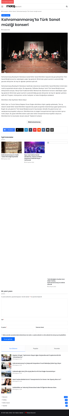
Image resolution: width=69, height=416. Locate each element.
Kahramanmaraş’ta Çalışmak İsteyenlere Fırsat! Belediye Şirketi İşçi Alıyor (37, 363)
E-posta (4, 327)
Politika (4, 400)
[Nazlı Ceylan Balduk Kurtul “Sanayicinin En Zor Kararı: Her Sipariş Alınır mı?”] (6, 382)
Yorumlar (57, 348)
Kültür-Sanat (12, 11)
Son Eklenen (13, 348)
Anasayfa (5, 11)
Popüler (35, 348)
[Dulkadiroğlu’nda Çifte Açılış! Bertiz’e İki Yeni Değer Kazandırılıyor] (6, 373)
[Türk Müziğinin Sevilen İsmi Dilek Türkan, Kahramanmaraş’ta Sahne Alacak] (57, 209)
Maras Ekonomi (31, 412)
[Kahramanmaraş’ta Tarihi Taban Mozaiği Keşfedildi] (11, 147)
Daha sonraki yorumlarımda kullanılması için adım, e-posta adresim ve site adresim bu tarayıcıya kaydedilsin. (34, 335)
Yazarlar (4, 405)
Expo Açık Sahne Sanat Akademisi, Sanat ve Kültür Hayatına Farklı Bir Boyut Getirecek (33, 157)
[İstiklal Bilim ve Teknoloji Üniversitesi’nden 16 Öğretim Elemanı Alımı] (6, 390)
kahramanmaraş (34, 122)
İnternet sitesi (40, 327)
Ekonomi (4, 397)
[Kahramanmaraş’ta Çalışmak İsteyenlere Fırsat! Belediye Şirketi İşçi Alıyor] (6, 365)
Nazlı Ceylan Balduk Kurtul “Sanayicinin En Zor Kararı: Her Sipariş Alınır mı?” (37, 379)
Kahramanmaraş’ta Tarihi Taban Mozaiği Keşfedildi (10, 156)
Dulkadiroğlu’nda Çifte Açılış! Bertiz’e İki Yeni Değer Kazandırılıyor (34, 371)
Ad (2, 319)
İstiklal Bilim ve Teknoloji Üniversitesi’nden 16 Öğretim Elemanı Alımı (34, 387)
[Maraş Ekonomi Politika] (14, 6)
